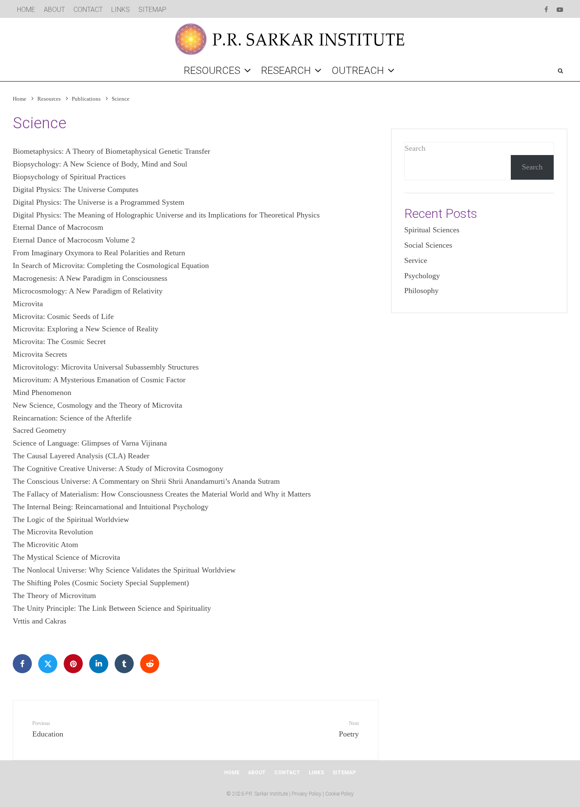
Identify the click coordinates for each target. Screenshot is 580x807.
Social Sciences (428, 245)
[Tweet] (47, 663)
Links (120, 10)
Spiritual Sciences (431, 230)
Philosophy (421, 290)
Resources (212, 70)
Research (286, 70)
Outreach (358, 70)
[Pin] (73, 663)
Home (26, 10)
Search (415, 148)
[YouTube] (559, 8)
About (54, 10)
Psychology (422, 275)
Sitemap (152, 10)
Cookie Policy (339, 794)
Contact (88, 10)
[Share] (22, 663)
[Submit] (149, 663)
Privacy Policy (306, 794)
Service (415, 260)
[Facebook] (546, 8)
